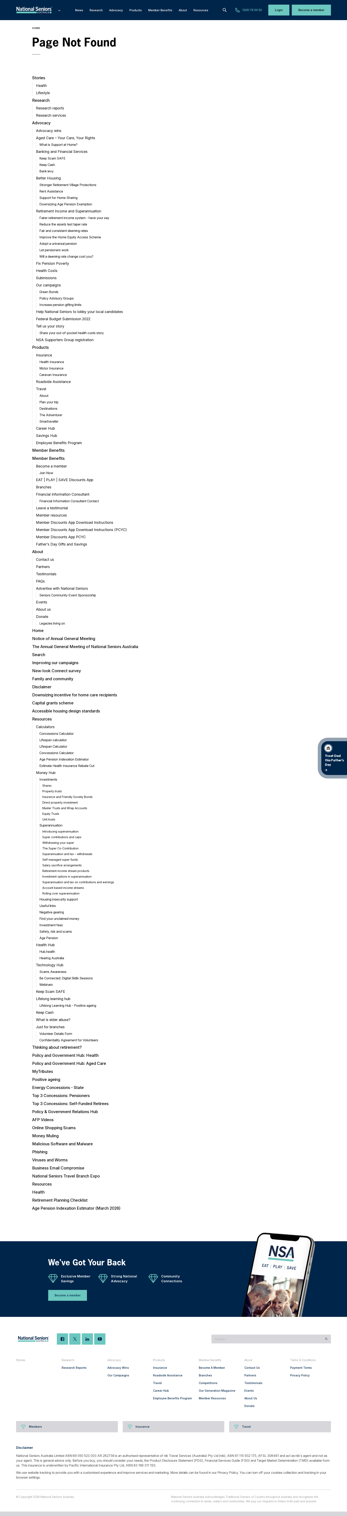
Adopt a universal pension (58, 244)
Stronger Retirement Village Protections (67, 185)
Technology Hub (49, 965)
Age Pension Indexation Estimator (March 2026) (76, 1208)
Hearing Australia (51, 958)
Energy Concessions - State (58, 1087)
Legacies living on (52, 623)
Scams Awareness (52, 972)
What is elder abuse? (53, 1020)
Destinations (48, 409)
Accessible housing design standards (66, 711)
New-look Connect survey (56, 670)
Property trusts (52, 791)
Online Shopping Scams (54, 1127)
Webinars (46, 985)
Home (36, 28)
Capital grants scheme (52, 703)
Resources (42, 719)
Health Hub (45, 945)
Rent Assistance (51, 191)
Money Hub (45, 773)
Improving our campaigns (55, 662)
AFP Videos (43, 1119)
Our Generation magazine (217, 1390)
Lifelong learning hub (53, 999)
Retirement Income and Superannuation (68, 211)
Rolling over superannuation (61, 893)
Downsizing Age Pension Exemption (65, 204)
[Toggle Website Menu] (59, 10)
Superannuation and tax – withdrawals (67, 854)
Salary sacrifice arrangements (62, 865)
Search (38, 654)
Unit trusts (48, 819)
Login (279, 10)
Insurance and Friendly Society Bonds (67, 797)
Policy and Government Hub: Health (65, 1055)
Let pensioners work (54, 250)
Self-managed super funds (60, 859)
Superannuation (50, 825)
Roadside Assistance (53, 382)
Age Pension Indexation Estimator (64, 759)
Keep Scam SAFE (52, 158)
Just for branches (50, 1027)
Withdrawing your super (58, 842)
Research (41, 100)
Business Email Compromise (58, 1168)
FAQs (40, 581)
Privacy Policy (300, 1375)
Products (40, 347)
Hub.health (47, 952)
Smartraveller (48, 421)
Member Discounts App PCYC (61, 537)
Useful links (47, 906)
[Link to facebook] (62, 1339)
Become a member (311, 10)
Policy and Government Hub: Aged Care (69, 1063)
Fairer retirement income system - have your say (74, 218)
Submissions (46, 278)
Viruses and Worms (50, 1160)
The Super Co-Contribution (60, 848)
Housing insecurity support (58, 899)
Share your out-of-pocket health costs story (71, 333)
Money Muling (45, 1135)
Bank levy (46, 171)
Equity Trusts (50, 813)
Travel (41, 389)
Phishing (39, 1152)
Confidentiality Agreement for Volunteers (68, 1040)
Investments (48, 779)
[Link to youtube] (99, 1339)
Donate (42, 616)
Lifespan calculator (53, 740)
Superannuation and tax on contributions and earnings (78, 882)
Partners (43, 567)
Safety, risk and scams (55, 931)
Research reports (50, 108)
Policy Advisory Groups (56, 298)
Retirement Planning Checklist (60, 1200)
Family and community (52, 678)
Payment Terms (301, 1367)
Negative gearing (51, 912)
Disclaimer (41, 686)
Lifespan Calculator (53, 746)
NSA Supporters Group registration (65, 340)
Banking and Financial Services (62, 151)
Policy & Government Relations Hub (65, 1111)
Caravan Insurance (53, 375)
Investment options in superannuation (67, 876)
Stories (38, 77)
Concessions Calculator (56, 734)
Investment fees (51, 925)
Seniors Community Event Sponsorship (67, 595)
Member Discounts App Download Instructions (74, 522)
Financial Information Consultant (62, 494)
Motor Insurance (51, 368)
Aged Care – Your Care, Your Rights (65, 138)
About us (43, 609)
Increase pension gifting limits (60, 305)
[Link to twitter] (75, 1339)
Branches (43, 487)
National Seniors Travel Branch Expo (66, 1176)
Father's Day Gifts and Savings (61, 544)
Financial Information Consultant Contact (69, 501)
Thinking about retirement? (57, 1047)
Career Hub (45, 428)
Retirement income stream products (65, 871)
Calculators (45, 727)
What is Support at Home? (58, 145)
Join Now (46, 473)
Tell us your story (50, 326)
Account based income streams (63, 887)
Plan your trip (48, 402)
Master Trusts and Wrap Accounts (64, 808)
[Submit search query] (326, 1339)
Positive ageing (46, 1079)
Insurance (44, 355)
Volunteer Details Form (55, 1034)
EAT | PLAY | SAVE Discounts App (64, 480)
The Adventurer (50, 415)
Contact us (45, 559)
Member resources (51, 515)
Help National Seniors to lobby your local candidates (79, 312)
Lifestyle (43, 93)
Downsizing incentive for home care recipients (74, 695)
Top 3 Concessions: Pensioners (61, 1095)
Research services (51, 115)
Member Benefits (48, 450)
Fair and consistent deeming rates (63, 231)
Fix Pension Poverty (52, 263)
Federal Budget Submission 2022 (63, 319)
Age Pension (48, 938)
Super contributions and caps (61, 837)
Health (41, 85)
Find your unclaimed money (59, 919)
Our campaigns (48, 285)
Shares (47, 785)
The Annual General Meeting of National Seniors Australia (85, 646)
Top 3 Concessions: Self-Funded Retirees (70, 1103)
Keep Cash (47, 165)
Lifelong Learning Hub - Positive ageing (67, 1005)
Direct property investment (60, 802)
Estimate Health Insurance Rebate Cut (66, 766)
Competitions (208, 1383)
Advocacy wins (48, 131)
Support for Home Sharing (58, 198)
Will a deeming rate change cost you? (66, 256)
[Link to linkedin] (87, 1339)
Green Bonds (48, 292)
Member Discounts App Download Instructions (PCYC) (81, 530)
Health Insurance (51, 362)
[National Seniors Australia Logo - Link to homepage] (38, 10)
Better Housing (48, 178)
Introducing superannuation (60, 831)
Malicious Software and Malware (62, 1143)
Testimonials (46, 574)
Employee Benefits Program (59, 443)
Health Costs (46, 271)
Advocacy (41, 122)
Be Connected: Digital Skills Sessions (66, 978)
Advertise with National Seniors (62, 588)
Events (41, 602)
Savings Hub (46, 435)
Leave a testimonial (52, 508)
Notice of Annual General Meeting (63, 638)
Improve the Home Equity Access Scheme (70, 237)
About (43, 396)
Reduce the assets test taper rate (63, 224)
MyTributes (42, 1071)
